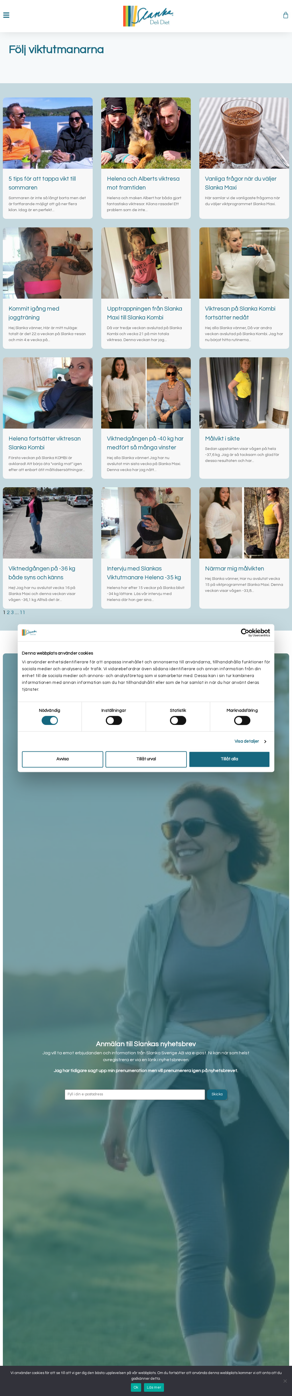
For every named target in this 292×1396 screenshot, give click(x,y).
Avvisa (62, 759)
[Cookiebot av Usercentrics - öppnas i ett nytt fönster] (245, 632)
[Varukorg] (285, 15)
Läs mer (154, 1387)
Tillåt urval (146, 759)
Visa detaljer (247, 741)
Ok (136, 1387)
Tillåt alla (229, 759)
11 (22, 612)
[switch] (114, 720)
